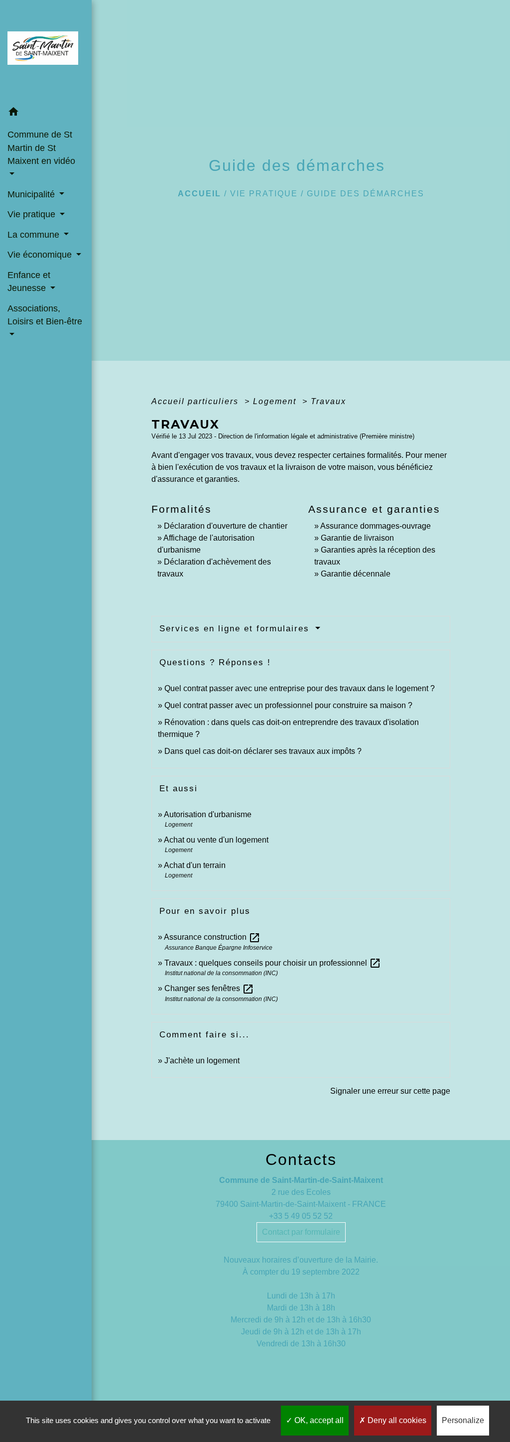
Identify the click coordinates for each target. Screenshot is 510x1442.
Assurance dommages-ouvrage (375, 526)
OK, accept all (318, 1420)
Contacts (301, 1159)
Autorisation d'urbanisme (208, 814)
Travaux (328, 401)
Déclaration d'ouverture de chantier (225, 526)
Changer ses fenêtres (209, 988)
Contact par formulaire (301, 1232)
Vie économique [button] (40, 255)
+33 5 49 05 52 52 (301, 1216)
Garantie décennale (355, 574)
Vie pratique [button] (32, 214)
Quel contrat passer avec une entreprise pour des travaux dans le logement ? (299, 688)
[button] (45, 113)
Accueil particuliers (196, 401)
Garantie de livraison (357, 538)
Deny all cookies (396, 1420)
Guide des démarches (365, 193)
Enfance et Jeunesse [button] (28, 281)
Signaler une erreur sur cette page (390, 1091)
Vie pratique (264, 193)
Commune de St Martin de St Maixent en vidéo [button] (41, 148)
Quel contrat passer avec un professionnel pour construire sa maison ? (288, 705)
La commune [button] (34, 235)
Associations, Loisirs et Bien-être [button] (44, 314)
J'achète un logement (202, 1060)
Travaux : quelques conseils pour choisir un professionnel (272, 963)
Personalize (463, 1420)
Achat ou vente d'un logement (216, 840)
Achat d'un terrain (195, 865)
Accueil (199, 193)
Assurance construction (212, 937)
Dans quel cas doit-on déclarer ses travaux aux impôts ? (263, 751)
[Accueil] (45, 51)
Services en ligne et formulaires (236, 628)
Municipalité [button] (32, 194)
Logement (276, 401)
